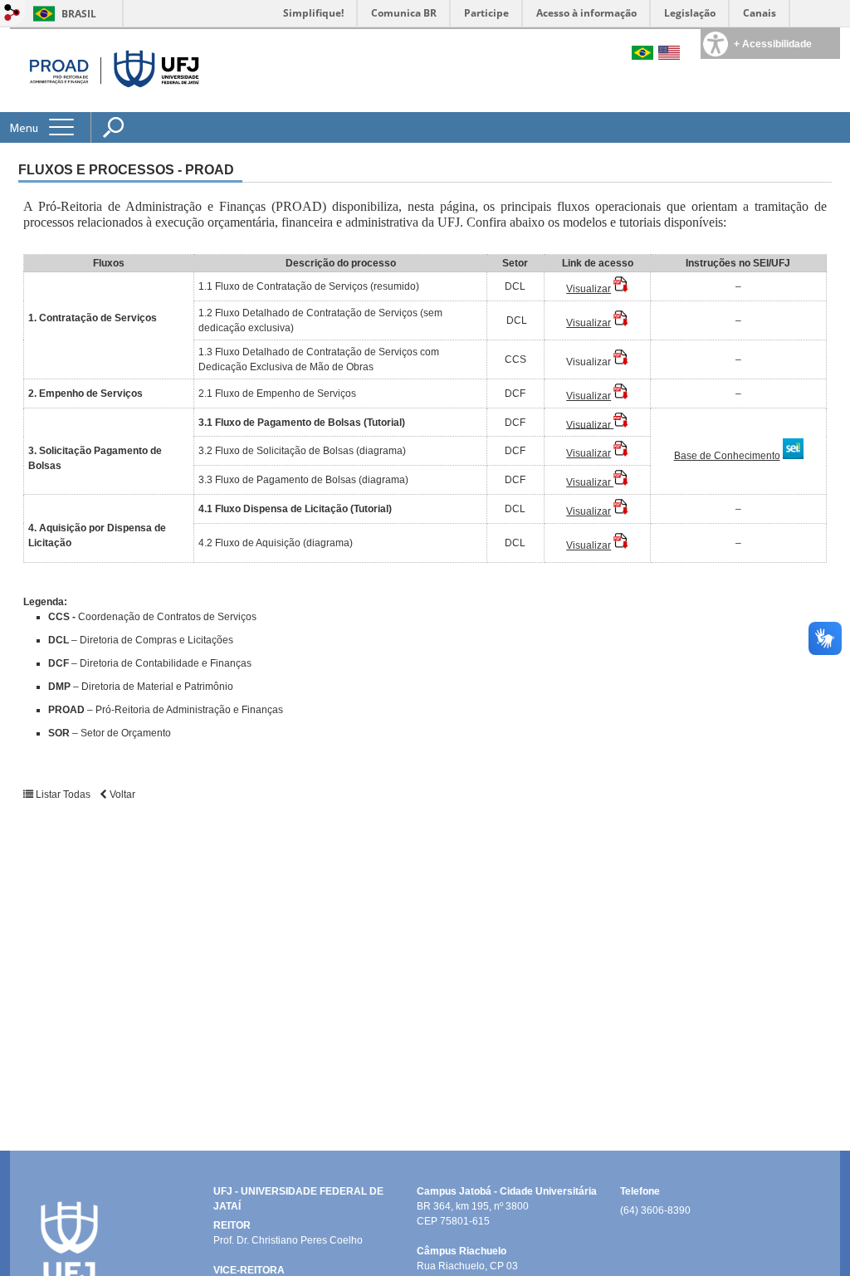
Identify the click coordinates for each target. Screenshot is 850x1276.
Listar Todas (63, 794)
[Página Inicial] (108, 70)
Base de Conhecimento (727, 456)
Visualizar (588, 289)
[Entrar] (12, 13)
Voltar (121, 794)
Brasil (78, 14)
